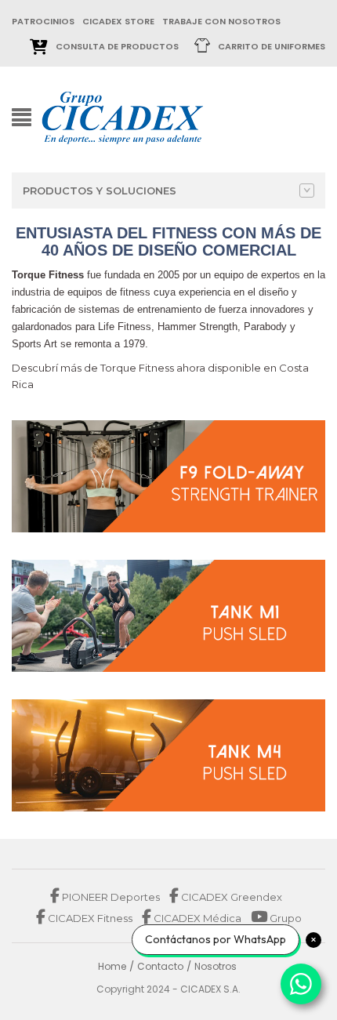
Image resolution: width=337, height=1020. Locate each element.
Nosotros (215, 966)
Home (112, 966)
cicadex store (118, 21)
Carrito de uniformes (271, 46)
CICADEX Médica (196, 918)
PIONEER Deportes (111, 897)
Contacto (160, 966)
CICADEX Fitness (90, 918)
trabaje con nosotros (221, 21)
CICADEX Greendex (230, 897)
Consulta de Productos (117, 46)
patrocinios (43, 21)
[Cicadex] (123, 116)
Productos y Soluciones (99, 190)
